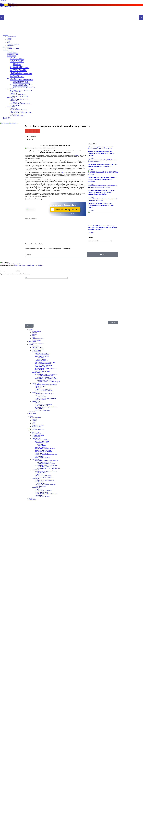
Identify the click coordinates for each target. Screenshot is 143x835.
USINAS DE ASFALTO (16, 72)
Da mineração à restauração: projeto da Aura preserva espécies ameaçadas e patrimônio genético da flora (101, 192)
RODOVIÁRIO (11, 106)
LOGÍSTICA (10, 89)
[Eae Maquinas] (9, 6)
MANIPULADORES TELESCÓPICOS (21, 90)
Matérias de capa (11, 45)
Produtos (5, 50)
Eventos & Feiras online (13, 48)
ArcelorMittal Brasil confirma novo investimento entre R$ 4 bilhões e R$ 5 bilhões (101, 205)
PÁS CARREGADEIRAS (17, 59)
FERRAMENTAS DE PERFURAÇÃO (24, 87)
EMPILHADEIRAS (15, 92)
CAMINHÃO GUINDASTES (18, 95)
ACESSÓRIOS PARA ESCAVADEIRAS (21, 84)
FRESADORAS (14, 75)
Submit (18, 271)
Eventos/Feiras (7, 47)
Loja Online (6, 117)
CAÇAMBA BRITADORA (20, 86)
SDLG (77, 155)
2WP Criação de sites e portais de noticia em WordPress (28, 265)
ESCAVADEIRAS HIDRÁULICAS (19, 68)
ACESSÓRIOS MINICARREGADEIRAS (21, 80)
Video (8, 41)
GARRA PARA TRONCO (20, 81)
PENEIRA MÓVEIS (15, 105)
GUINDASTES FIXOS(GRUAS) (19, 96)
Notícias (5, 35)
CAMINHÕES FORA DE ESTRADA (20, 103)
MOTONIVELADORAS (17, 60)
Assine (2, 5)
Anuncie (6, 5)
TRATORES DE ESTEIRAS (18, 69)
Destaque (9, 38)
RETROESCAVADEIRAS (17, 77)
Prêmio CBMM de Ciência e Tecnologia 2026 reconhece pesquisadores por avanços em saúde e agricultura (102, 227)
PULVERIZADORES (13, 54)
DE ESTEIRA (17, 65)
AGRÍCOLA (10, 51)
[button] (27, 131)
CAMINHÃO (13, 93)
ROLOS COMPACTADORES (18, 71)
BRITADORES (14, 100)
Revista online (7, 118)
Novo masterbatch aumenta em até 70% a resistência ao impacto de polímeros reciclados (102, 179)
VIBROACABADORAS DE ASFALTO (21, 74)
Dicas (8, 42)
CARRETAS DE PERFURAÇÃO (19, 99)
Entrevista (9, 39)
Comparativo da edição (13, 44)
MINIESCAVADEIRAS (16, 66)
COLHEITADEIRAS (12, 53)
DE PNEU (16, 63)
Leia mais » (91, 158)
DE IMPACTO (17, 102)
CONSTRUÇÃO (11, 57)
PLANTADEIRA (11, 56)
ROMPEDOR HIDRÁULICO (21, 83)
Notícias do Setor (11, 36)
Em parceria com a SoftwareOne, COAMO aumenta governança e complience (102, 165)
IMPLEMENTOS (11, 78)
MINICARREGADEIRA (17, 62)
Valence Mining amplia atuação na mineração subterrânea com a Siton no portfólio (101, 153)
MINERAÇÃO (11, 98)
